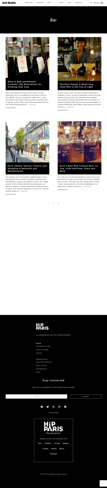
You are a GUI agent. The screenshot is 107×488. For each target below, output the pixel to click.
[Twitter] (47, 406)
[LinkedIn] (65, 406)
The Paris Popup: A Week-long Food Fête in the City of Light (76, 85)
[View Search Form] (91, 3)
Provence (48, 443)
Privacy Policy (53, 413)
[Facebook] (41, 406)
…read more (32, 105)
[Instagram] (53, 406)
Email (37, 396)
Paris (40, 443)
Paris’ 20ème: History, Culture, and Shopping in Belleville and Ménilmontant (27, 168)
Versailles (53, 454)
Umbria (53, 449)
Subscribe (96, 3)
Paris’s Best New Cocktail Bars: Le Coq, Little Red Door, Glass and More (79, 168)
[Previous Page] (49, 203)
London (45, 449)
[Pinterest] (59, 406)
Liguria (61, 449)
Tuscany (57, 443)
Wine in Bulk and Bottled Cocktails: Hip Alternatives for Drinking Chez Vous (25, 84)
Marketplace (53, 433)
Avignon (66, 443)
